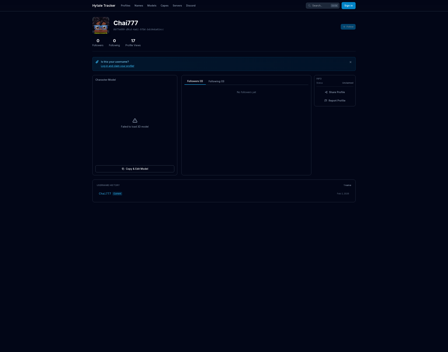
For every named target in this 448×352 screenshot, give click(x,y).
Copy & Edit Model (137, 168)
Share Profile (337, 92)
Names (139, 5)
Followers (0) (195, 81)
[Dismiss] (350, 62)
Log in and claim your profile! (117, 65)
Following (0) (216, 81)
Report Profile (337, 100)
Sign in (348, 5)
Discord (190, 5)
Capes (165, 5)
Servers (177, 5)
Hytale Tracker (103, 5)
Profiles (125, 5)
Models (151, 5)
